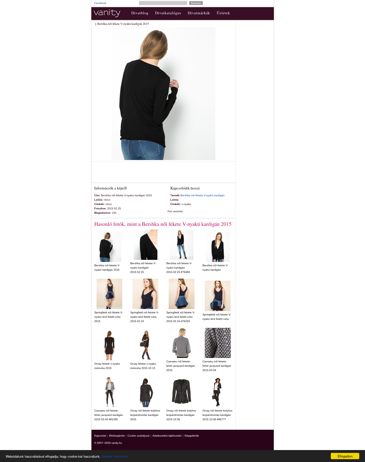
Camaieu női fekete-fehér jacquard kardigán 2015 (180, 366)
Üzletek (223, 12)
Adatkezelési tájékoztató (167, 435)
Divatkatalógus (168, 12)
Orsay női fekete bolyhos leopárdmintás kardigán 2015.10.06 (181, 415)
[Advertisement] (163, 172)
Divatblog (139, 12)
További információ (115, 456)
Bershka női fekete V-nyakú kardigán (202, 195)
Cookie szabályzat (138, 435)
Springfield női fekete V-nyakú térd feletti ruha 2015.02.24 (144, 317)
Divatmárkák (199, 12)
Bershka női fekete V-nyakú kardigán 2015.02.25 (143, 268)
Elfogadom (345, 456)
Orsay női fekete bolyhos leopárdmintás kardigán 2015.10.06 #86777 (217, 415)
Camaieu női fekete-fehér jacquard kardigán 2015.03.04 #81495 (108, 415)
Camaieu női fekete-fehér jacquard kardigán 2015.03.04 (216, 366)
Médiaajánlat (117, 435)
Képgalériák (192, 435)
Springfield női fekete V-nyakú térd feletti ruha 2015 (108, 317)
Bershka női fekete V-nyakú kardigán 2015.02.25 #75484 (179, 268)
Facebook (100, 3)
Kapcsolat (100, 435)
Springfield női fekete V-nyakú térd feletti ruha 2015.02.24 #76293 (180, 317)
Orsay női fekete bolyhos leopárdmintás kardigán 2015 (145, 415)
